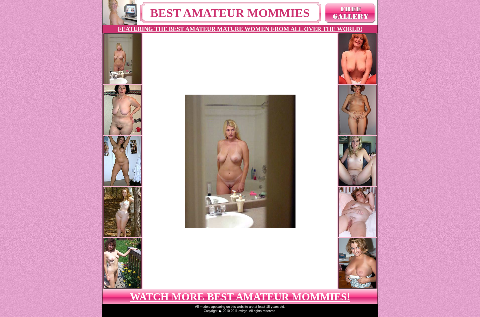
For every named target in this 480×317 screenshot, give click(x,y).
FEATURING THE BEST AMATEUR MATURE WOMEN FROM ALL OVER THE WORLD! (240, 29)
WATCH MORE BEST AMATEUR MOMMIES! (240, 297)
